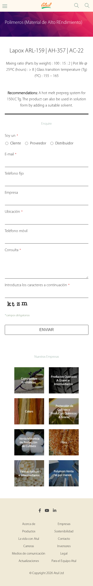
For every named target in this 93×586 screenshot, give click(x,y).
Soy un (11, 136)
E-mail (10, 154)
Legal (63, 553)
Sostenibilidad (63, 531)
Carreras (28, 546)
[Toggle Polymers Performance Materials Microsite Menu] (5, 6)
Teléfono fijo (14, 174)
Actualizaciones (29, 561)
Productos (28, 531)
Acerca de (28, 524)
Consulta (13, 250)
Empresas (64, 524)
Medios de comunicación (28, 553)
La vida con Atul (28, 539)
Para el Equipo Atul (64, 561)
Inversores (64, 546)
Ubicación (14, 212)
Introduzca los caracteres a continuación (37, 285)
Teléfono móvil (16, 231)
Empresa (11, 193)
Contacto (64, 539)
